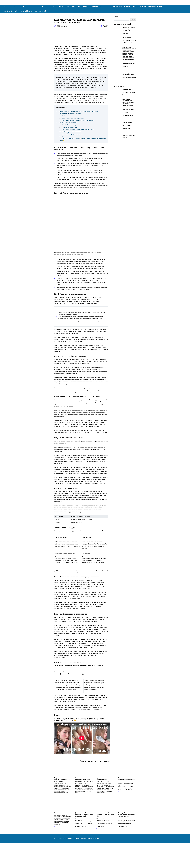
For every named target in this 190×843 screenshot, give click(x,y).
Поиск (116, 16)
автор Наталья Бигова (155, 7)
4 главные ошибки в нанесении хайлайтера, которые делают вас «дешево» (128, 92)
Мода (134, 7)
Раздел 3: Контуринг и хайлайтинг (70, 132)
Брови (85, 7)
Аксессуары (94, 7)
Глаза (73, 7)
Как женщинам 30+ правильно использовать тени (105, 814)
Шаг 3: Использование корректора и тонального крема (78, 120)
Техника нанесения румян (69, 127)
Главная (56, 15)
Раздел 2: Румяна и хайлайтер (68, 122)
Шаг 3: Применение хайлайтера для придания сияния (78, 129)
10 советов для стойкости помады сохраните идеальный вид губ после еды (129, 40)
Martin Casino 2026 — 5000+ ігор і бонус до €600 (20, 11)
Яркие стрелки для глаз (62, 813)
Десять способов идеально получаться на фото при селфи (84, 814)
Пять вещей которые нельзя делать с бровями (127, 779)
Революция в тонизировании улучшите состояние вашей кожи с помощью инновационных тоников (128, 125)
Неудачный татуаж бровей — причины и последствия (62, 779)
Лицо (67, 7)
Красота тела (117, 7)
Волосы (60, 7)
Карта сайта (43, 11)
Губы (79, 7)
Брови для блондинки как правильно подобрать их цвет (104, 779)
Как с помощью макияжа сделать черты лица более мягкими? (78, 111)
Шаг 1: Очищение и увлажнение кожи (73, 116)
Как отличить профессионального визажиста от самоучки (84, 779)
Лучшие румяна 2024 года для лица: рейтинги (128, 65)
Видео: (61, 136)
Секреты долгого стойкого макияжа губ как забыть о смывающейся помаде (129, 75)
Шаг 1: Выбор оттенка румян (70, 125)
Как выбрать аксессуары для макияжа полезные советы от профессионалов (128, 102)
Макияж (127, 7)
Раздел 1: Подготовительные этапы (70, 113)
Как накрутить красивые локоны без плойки (128, 135)
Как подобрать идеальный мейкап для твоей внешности (126, 814)
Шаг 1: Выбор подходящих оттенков (72, 134)
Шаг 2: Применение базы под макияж (73, 118)
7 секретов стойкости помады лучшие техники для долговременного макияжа (129, 30)
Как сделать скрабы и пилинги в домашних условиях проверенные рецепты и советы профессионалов (128, 113)
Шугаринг (142, 7)
